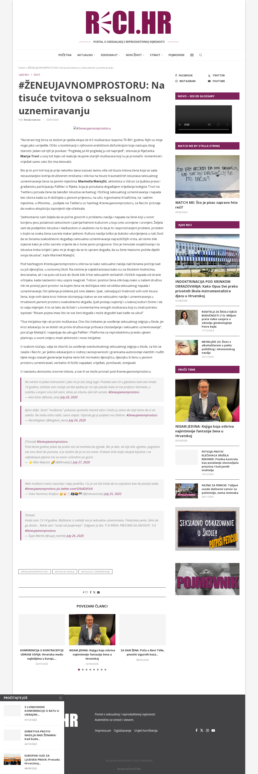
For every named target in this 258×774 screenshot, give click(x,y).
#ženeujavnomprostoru (123, 392)
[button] (23, 642)
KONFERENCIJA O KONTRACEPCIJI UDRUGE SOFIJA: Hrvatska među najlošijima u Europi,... (41, 654)
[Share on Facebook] (90, 592)
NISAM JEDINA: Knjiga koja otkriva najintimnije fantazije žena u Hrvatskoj (92, 654)
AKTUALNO (85, 55)
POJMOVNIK (176, 55)
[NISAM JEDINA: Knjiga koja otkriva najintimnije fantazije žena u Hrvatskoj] (92, 629)
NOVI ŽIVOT (134, 55)
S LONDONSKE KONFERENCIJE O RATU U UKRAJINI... (42, 711)
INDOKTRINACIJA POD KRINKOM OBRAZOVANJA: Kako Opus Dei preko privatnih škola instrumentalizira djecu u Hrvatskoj (206, 288)
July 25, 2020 (112, 494)
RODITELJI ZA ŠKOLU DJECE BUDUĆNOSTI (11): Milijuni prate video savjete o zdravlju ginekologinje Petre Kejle (219, 319)
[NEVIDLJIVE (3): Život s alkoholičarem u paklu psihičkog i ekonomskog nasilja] (186, 347)
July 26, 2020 (75, 536)
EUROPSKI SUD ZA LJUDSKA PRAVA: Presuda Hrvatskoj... (42, 759)
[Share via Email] (98, 592)
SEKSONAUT (109, 55)
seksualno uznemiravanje (95, 571)
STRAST (155, 55)
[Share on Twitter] (94, 592)
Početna (65, 55)
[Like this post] (86, 592)
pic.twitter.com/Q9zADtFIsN (74, 489)
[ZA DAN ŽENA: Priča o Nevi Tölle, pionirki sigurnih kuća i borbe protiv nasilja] (142, 629)
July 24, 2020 (77, 420)
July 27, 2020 (81, 462)
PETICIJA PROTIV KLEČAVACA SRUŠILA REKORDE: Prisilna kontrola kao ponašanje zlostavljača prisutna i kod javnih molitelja (220, 461)
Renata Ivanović (32, 119)
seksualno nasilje (65, 571)
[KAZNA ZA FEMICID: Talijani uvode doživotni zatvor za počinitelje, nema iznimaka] (186, 491)
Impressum (103, 730)
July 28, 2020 (68, 397)
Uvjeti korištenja (146, 730)
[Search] (200, 55)
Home (22, 67)
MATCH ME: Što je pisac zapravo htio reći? (206, 204)
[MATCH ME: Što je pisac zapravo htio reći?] (207, 176)
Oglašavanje (122, 730)
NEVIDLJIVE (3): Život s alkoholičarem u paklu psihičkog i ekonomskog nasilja (218, 347)
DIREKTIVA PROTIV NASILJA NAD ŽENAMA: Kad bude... (40, 735)
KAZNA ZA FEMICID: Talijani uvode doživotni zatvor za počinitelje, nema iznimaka (220, 488)
